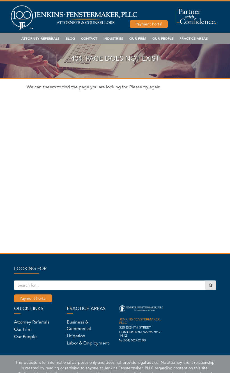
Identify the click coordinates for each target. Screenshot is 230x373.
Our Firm (137, 38)
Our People (162, 38)
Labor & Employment (88, 343)
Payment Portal (148, 24)
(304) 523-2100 (134, 340)
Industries (113, 38)
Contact (89, 38)
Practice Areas (194, 38)
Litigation (76, 336)
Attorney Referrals (40, 38)
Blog (70, 38)
